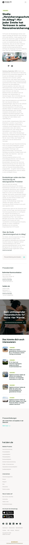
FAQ (3, 484)
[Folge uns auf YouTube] (17, 523)
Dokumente (5, 486)
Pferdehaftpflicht (6, 456)
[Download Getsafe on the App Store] (14, 512)
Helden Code (5, 501)
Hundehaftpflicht (6, 454)
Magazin (4, 481)
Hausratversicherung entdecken (13, 322)
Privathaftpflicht (6, 451)
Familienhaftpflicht (6, 469)
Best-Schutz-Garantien (7, 496)
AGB (8, 530)
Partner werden (6, 489)
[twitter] (8, 65)
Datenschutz (12, 527)
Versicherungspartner (7, 476)
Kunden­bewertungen (7, 504)
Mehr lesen (5, 425)
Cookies (4, 530)
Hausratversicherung (7, 449)
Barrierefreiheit (19, 527)
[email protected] (7, 250)
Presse (4, 479)
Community (5, 499)
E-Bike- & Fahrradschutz (8, 464)
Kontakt (12, 530)
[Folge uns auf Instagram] (7, 524)
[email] (12, 66)
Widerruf (17, 530)
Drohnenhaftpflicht (6, 459)
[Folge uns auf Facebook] (3, 524)
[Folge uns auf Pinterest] (20, 524)
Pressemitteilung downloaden (12, 257)
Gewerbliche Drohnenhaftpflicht (9, 466)
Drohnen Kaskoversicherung (9, 461)
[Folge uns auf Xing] (10, 524)
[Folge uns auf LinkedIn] (13, 524)
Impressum (5, 527)
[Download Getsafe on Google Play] (14, 516)
